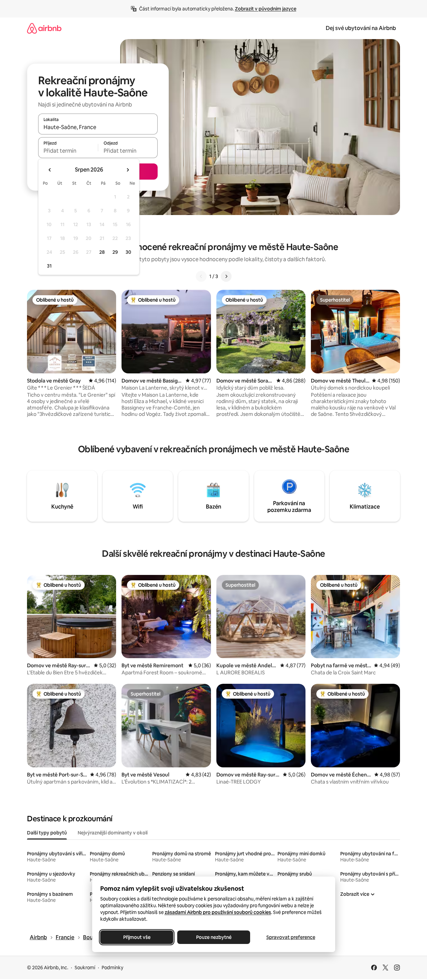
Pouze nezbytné (213, 937)
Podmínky (112, 968)
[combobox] (98, 127)
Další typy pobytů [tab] (47, 833)
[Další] (226, 276)
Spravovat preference (290, 937)
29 (115, 252)
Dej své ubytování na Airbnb (361, 28)
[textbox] (68, 151)
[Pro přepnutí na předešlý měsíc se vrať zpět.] (50, 170)
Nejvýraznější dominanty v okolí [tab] (113, 833)
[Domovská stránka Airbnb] (44, 28)
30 (128, 252)
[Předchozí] (201, 276)
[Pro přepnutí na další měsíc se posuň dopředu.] (128, 170)
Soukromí (85, 968)
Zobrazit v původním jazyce (265, 9)
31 (49, 266)
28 (102, 252)
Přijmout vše (136, 937)
